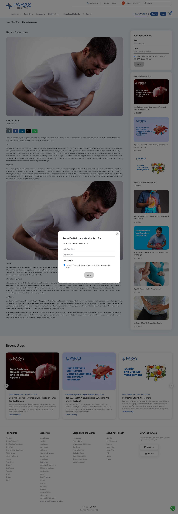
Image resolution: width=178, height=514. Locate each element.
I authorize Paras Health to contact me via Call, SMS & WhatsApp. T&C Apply (88, 266)
